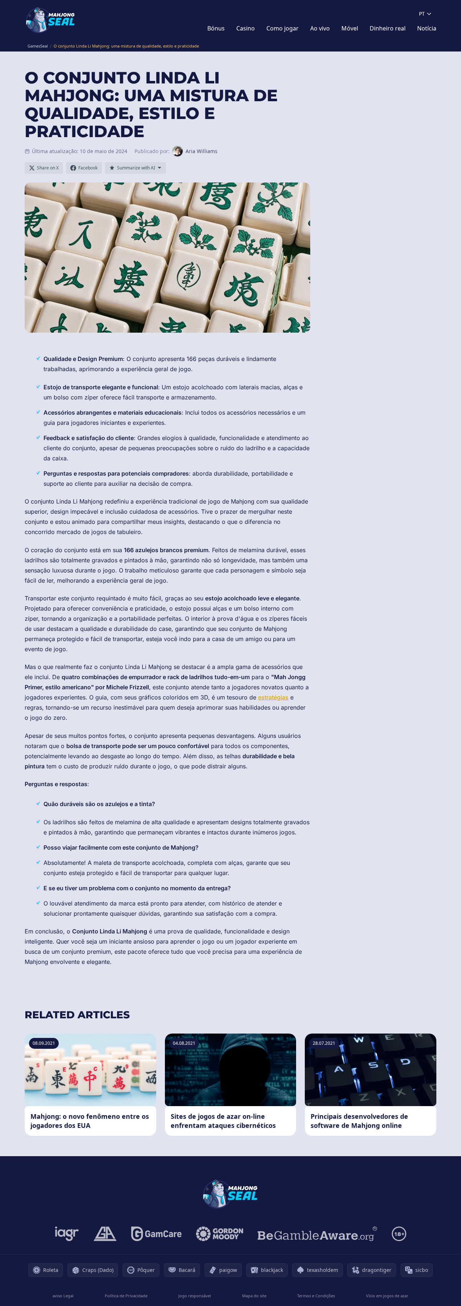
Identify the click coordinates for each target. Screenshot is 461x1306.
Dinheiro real (388, 28)
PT (422, 13)
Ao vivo (320, 28)
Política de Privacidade (126, 1295)
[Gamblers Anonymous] (105, 1234)
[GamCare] (156, 1234)
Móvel (349, 28)
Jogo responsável (194, 1295)
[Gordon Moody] (219, 1234)
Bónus (216, 28)
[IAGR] (67, 1234)
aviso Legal (63, 1295)
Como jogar (282, 28)
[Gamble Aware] (317, 1234)
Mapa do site (254, 1295)
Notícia (426, 28)
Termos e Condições (316, 1295)
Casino (245, 28)
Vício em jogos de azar (387, 1295)
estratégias (273, 697)
